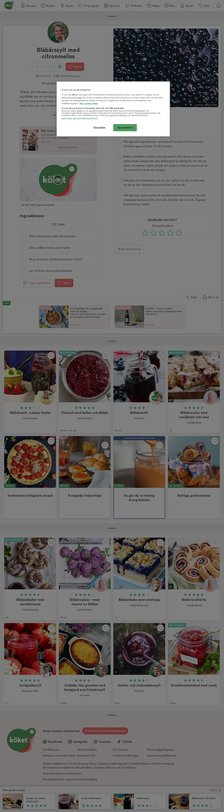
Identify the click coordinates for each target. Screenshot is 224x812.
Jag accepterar (125, 128)
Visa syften (99, 127)
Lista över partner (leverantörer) (80, 118)
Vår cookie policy (89, 103)
